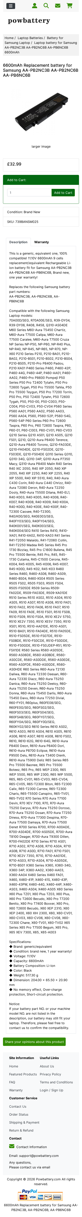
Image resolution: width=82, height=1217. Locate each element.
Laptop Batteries (30, 38)
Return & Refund (21, 1130)
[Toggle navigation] (10, 6)
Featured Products (23, 1074)
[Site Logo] (41, 21)
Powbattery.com (48, 1179)
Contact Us (17, 1106)
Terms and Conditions (56, 1082)
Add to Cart (63, 193)
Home (9, 38)
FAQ (12, 1082)
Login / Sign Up (51, 1090)
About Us (47, 1066)
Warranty (16, 1090)
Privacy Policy (50, 1074)
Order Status (18, 1114)
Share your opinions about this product (34, 1042)
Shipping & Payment (24, 1122)
